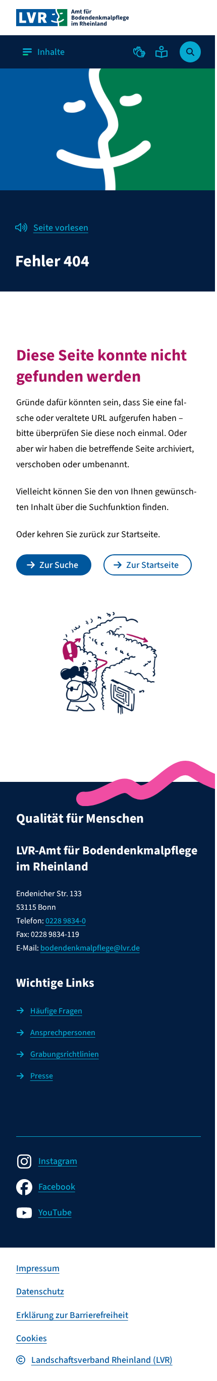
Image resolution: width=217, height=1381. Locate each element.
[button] (139, 52)
